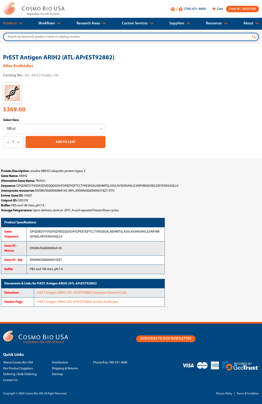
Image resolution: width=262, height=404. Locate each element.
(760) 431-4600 (195, 9)
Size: (15, 120)
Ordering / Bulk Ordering (20, 374)
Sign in (235, 9)
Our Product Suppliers (18, 368)
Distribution (60, 362)
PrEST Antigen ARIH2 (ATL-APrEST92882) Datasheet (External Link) (82, 292)
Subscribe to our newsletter (165, 338)
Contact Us (10, 380)
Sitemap (57, 374)
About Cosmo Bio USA (18, 362)
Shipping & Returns (65, 368)
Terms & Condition (248, 393)
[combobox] (131, 37)
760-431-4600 (118, 362)
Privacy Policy (224, 393)
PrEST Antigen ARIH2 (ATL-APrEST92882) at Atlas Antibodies (78, 302)
